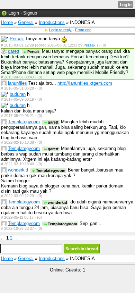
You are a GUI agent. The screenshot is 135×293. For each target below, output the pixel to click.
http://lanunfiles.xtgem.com (84, 83)
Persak (17, 38)
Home (7, 22)
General (26, 22)
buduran (18, 94)
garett (13, 51)
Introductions (52, 22)
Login (13, 13)
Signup (30, 13)
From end (83, 30)
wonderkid (18, 170)
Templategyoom (24, 121)
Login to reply (60, 30)
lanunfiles (17, 83)
